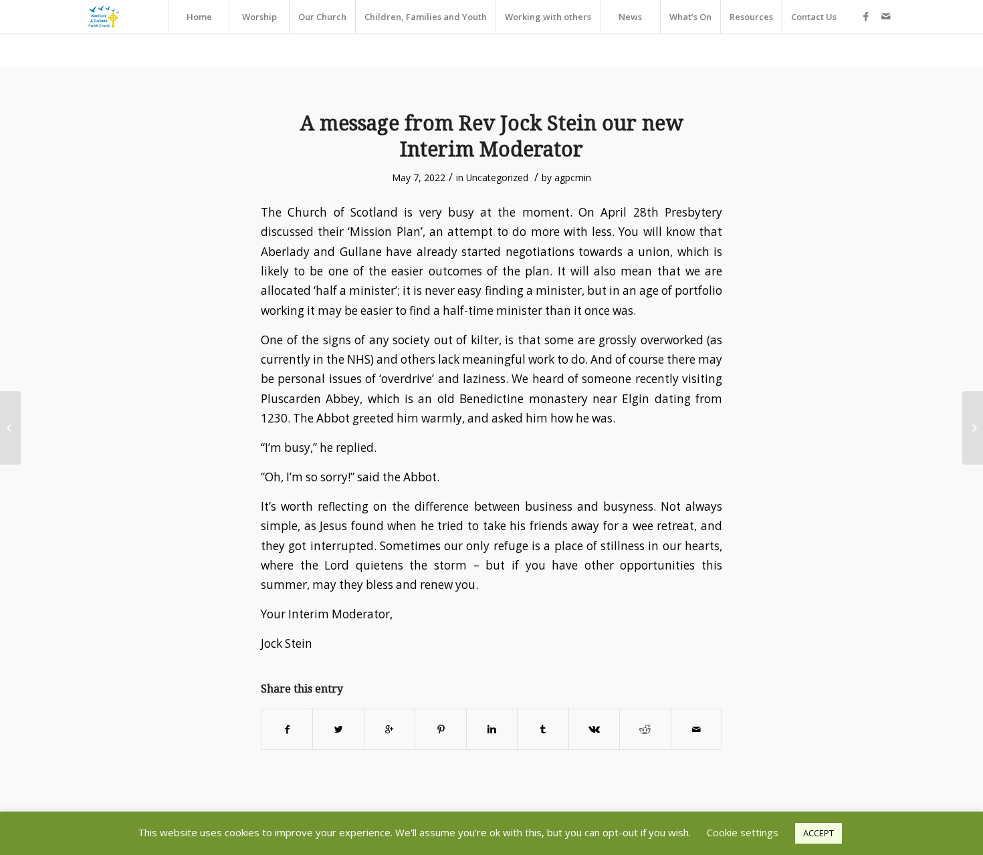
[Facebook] (866, 16)
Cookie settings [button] (742, 832)
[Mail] (886, 16)
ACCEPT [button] (818, 833)
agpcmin (572, 177)
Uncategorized (497, 177)
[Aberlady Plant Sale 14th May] (10, 428)
